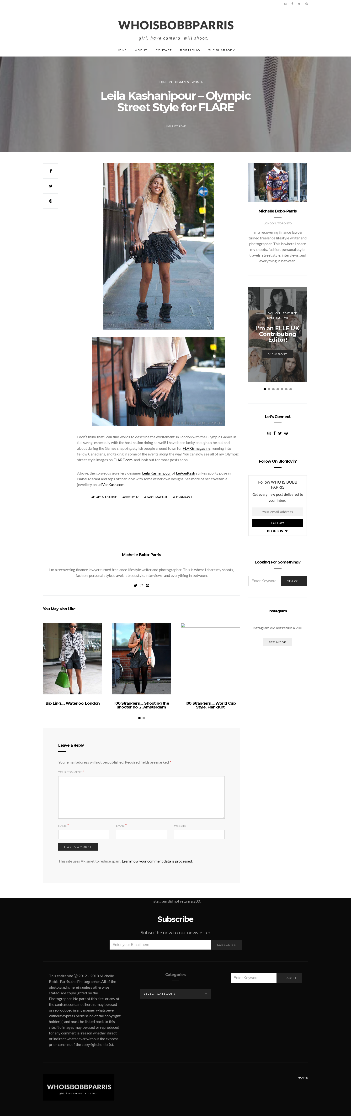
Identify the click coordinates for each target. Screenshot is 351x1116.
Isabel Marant (156, 497)
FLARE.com (123, 459)
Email (120, 825)
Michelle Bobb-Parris (141, 555)
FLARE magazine (196, 448)
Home (122, 50)
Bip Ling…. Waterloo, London (73, 703)
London (166, 82)
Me (286, 317)
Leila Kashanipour (156, 473)
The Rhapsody (221, 50)
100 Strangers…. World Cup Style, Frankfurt (210, 705)
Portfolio (190, 50)
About (141, 50)
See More (277, 642)
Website (180, 825)
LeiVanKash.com (110, 484)
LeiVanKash (185, 473)
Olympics (182, 82)
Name (62, 825)
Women (197, 82)
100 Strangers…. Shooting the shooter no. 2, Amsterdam (141, 705)
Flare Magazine (105, 497)
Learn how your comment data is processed (157, 861)
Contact (163, 50)
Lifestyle (274, 317)
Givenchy (131, 497)
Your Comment (70, 772)
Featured (290, 313)
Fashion (274, 313)
